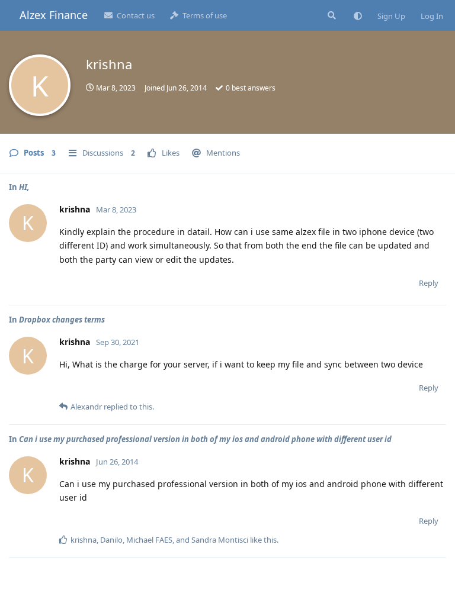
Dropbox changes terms (62, 319)
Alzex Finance (54, 15)
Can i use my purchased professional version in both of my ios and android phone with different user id (205, 439)
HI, (24, 187)
